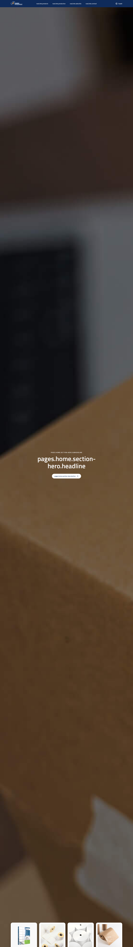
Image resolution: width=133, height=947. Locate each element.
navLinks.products (42, 4)
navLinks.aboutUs (75, 4)
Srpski (120, 4)
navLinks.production (59, 4)
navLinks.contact (91, 4)
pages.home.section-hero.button (65, 476)
